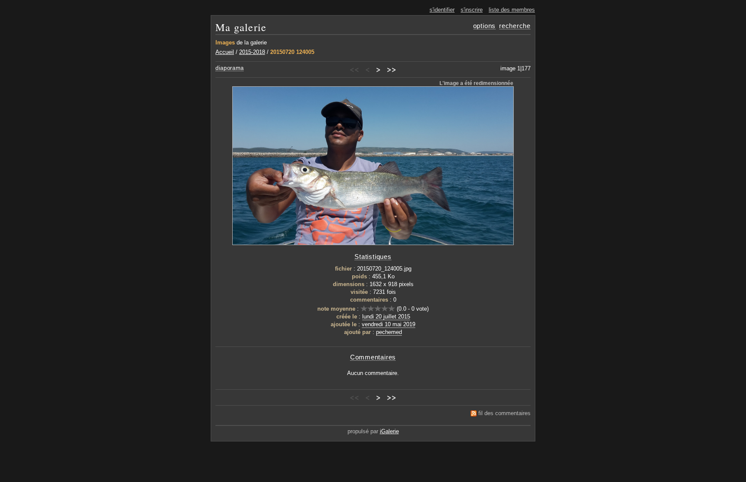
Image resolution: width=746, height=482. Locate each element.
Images (225, 42)
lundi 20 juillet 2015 (386, 316)
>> (391, 69)
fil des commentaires (504, 413)
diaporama (229, 68)
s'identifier (442, 9)
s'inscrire (472, 9)
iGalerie (389, 431)
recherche (515, 25)
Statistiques (372, 256)
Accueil (224, 52)
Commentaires (373, 357)
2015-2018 (252, 52)
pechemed (389, 332)
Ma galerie (240, 27)
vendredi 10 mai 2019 (388, 324)
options (484, 25)
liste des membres (512, 9)
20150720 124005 (292, 52)
